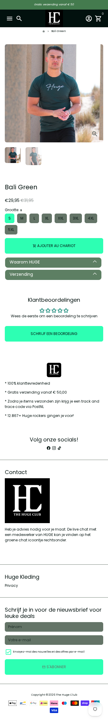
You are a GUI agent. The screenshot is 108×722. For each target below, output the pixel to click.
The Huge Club (66, 695)
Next (98, 93)
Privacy (11, 585)
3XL (76, 218)
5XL (11, 229)
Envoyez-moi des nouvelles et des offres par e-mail (49, 652)
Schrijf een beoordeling (54, 333)
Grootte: (13, 209)
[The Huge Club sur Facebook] (48, 447)
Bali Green (58, 31)
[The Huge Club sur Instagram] (54, 447)
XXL (61, 218)
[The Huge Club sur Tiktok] (59, 447)
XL (47, 218)
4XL (91, 218)
